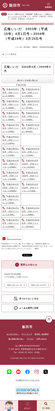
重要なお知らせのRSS (38, 285)
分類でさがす (19, 14)
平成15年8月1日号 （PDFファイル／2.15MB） (10, 140)
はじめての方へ (13, 334)
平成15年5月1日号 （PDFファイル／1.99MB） (10, 104)
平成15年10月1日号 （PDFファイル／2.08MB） (10, 163)
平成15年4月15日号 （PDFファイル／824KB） (30, 92)
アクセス (30, 339)
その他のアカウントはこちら (27, 380)
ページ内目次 (11, 54)
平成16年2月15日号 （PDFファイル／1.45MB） (30, 211)
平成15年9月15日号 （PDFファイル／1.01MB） (30, 152)
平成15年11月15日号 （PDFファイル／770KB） (30, 175)
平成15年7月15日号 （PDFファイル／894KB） (30, 128)
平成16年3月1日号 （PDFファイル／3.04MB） (10, 223)
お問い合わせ (41, 339)
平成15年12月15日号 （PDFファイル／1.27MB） (30, 187)
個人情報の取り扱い (16, 339)
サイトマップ (26, 334)
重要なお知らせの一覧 (14, 285)
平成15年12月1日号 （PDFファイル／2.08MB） (10, 187)
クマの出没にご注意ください (16, 277)
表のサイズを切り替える (27, 80)
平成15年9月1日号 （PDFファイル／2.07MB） (10, 152)
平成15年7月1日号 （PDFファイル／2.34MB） (10, 128)
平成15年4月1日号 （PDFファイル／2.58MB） (10, 92)
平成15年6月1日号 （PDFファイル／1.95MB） (10, 116)
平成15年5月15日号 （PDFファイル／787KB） (30, 104)
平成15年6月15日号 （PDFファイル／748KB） (30, 116)
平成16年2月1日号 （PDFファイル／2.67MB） (10, 211)
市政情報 (29, 14)
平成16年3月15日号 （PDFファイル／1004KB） (30, 223)
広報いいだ (38, 14)
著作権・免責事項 (41, 334)
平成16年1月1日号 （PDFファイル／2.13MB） (10, 199)
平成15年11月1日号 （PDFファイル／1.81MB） (10, 175)
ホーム (10, 14)
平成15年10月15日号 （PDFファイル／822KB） (30, 163)
